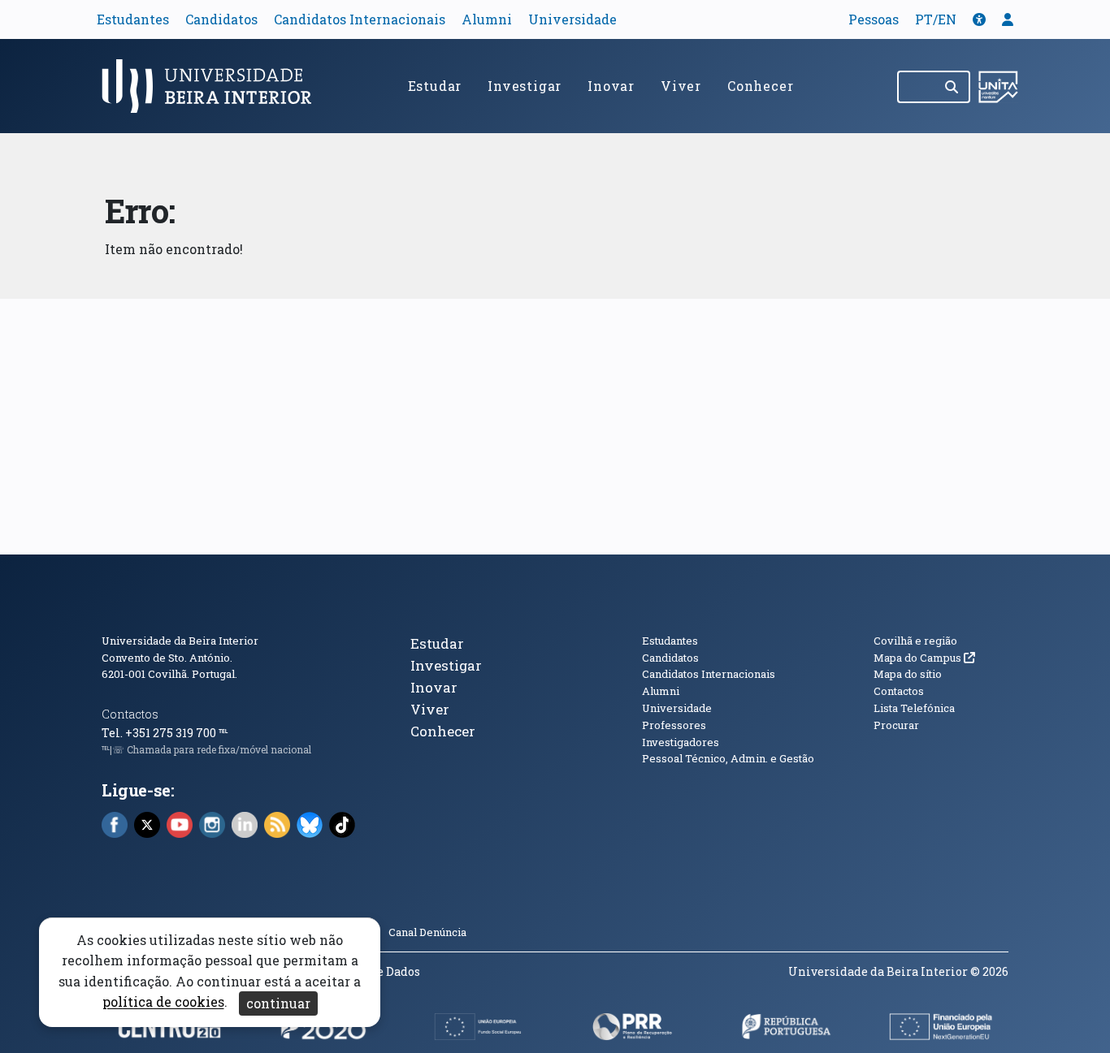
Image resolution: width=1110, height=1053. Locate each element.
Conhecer (760, 85)
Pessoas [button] (873, 19)
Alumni (487, 19)
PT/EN (935, 19)
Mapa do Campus (924, 657)
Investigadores (680, 742)
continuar (278, 1003)
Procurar (896, 725)
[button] (979, 19)
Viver (681, 85)
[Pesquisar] (952, 87)
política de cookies (163, 1002)
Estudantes (133, 19)
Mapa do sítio (908, 674)
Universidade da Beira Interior (180, 640)
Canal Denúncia (427, 932)
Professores (674, 725)
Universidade (572, 19)
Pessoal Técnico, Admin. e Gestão (728, 758)
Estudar (435, 85)
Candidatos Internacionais (359, 19)
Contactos (130, 714)
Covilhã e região (915, 640)
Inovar (611, 85)
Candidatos (221, 19)
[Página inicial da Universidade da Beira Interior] (214, 86)
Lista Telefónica (914, 708)
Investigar (525, 85)
